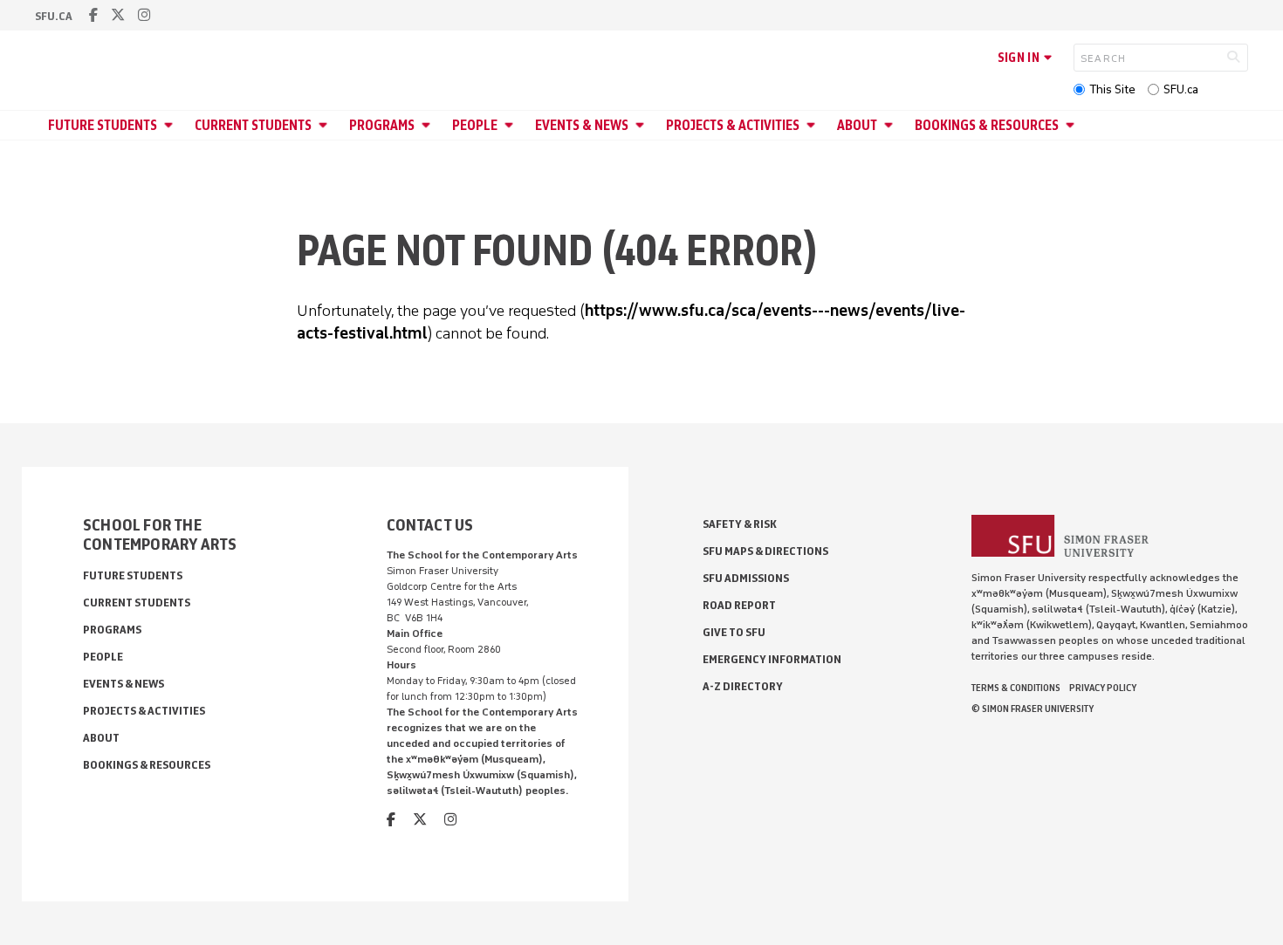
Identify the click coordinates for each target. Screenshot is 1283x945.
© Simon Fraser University (1032, 708)
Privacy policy (1102, 687)
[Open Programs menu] (428, 125)
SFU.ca (1180, 89)
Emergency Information (772, 659)
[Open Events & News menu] (642, 125)
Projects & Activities (732, 125)
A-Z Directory (743, 686)
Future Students (102, 125)
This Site (1112, 89)
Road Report (739, 605)
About (857, 125)
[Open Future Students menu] (171, 125)
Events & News (581, 125)
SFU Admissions (746, 578)
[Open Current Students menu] (325, 125)
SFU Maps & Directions (765, 551)
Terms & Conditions (1015, 687)
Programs (382, 125)
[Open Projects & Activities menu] (813, 125)
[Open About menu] (891, 125)
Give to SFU (734, 632)
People (474, 125)
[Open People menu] (511, 125)
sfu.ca (53, 16)
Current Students (253, 125)
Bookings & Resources (987, 125)
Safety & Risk (740, 524)
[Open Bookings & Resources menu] (1072, 125)
